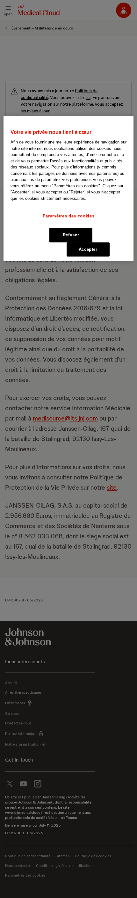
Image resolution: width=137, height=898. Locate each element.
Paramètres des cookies (68, 216)
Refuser (71, 235)
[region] (69, 188)
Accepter (88, 249)
